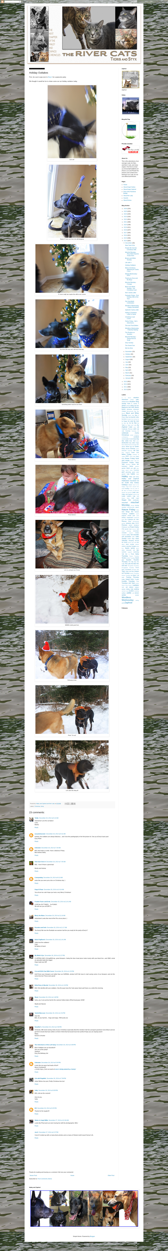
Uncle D (130, 585)
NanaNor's (38, 1027)
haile (137, 474)
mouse (132, 505)
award (124, 405)
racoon (134, 529)
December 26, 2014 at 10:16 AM (54, 889)
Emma (132, 448)
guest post (135, 472)
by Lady (130, 421)
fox (138, 460)
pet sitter (136, 519)
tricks (132, 579)
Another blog (134, 401)
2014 (125, 240)
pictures (128, 523)
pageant (124, 515)
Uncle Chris (125, 585)
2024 (125, 214)
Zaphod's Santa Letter (132, 310)
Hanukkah (133, 481)
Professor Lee (126, 527)
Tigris (123, 571)
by (138, 419)
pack (137, 513)
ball (129, 407)
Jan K (36, 1132)
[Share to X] (70, 804)
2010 (125, 389)
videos (131, 587)
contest (136, 437)
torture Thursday (134, 573)
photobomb (136, 521)
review (137, 532)
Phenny (124, 521)
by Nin (129, 423)
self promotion (126, 536)
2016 (125, 235)
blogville (133, 417)
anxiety (124, 403)
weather (131, 591)
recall (123, 531)
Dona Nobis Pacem (127, 444)
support (130, 552)
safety (128, 534)
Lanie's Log (131, 496)
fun (138, 464)
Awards (125, 198)
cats (123, 431)
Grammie (136, 470)
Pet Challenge (129, 519)
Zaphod (128, 602)
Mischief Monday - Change (130, 283)
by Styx (134, 423)
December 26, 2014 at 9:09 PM (48, 1090)
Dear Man (132, 441)
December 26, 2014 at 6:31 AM (55, 834)
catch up (136, 429)
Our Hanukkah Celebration (129, 302)
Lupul (137, 498)
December (128, 243)
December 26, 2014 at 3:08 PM (66, 1045)
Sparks (127, 548)
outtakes (131, 514)
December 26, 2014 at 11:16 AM (55, 915)
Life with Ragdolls (40, 1078)
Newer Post (33, 1175)
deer (137, 441)
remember (136, 531)
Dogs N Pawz (39, 889)
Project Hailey (134, 527)
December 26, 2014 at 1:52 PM (55, 1013)
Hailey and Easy (134, 476)
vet (127, 587)
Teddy (37, 818)
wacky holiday (126, 589)
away (132, 405)
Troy (137, 581)
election (127, 448)
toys (134, 575)
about (129, 397)
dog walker (132, 442)
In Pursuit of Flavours (133, 490)
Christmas (37, 806)
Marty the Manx (40, 915)
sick (138, 542)
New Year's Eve (130, 245)
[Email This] (66, 804)
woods (137, 595)
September (129, 357)
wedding (136, 591)
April (127, 370)
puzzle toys (128, 529)
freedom (128, 464)
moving (137, 505)
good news (129, 470)
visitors (137, 587)
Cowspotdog (39, 877)
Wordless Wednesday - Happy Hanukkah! (132, 306)
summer (124, 552)
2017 (125, 232)
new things (126, 512)
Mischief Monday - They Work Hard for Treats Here (132, 254)
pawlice (124, 517)
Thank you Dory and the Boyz (131, 279)
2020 (125, 224)
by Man (124, 423)
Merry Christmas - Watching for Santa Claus (132, 269)
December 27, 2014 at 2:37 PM (48, 1132)
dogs (137, 442)
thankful (128, 560)
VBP (123, 587)
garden (124, 468)
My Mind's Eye (39, 955)
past (138, 515)
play (133, 523)
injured (123, 492)
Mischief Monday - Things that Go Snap (130, 338)
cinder (131, 435)
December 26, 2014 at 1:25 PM (64, 971)
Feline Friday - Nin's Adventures (131, 322)
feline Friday (126, 454)
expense (130, 450)
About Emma (127, 200)
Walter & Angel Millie (41, 1120)
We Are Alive (129, 348)
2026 (125, 208)
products (136, 525)
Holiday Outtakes (130, 265)
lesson (123, 498)
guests (123, 474)
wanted (124, 591)
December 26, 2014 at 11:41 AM (56, 939)
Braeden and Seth (40, 927)
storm (137, 548)
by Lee (136, 421)
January (128, 378)
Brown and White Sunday (130, 259)
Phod (129, 521)
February (128, 375)
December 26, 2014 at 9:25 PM (47, 1108)
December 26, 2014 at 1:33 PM (58, 985)
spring (133, 548)
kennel (130, 492)
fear (137, 450)
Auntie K (136, 403)
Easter (137, 446)
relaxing (129, 531)
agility (137, 399)
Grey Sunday (129, 343)
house (130, 484)
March (127, 373)
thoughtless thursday (128, 567)
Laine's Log (136, 494)
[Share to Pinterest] (74, 804)
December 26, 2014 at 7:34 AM (51, 848)
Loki (132, 498)
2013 (125, 381)
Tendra (124, 558)
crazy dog (136, 439)
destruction (125, 443)
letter (128, 498)
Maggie (124, 500)
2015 (125, 238)
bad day (136, 405)
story (123, 550)
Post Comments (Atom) (45, 1179)
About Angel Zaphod (129, 189)
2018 (125, 230)
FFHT (131, 456)
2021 (125, 222)
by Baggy (124, 421)
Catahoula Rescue (127, 429)
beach (124, 409)
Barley (137, 407)
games (137, 466)
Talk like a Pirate (128, 554)
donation (134, 444)
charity (137, 433)
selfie (133, 536)
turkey (137, 583)
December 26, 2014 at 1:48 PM (48, 997)
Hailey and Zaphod (130, 479)
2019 (125, 227)
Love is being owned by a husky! (65, 1069)
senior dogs (131, 538)
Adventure (125, 399)
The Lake (128, 563)
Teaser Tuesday (134, 556)
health (127, 482)
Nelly (137, 510)
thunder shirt (135, 569)
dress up (129, 446)
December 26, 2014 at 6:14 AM (48, 818)
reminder (124, 532)
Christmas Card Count (130, 317)
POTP (137, 523)
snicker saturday (126, 546)
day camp (125, 441)
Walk (132, 589)
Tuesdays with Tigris (128, 583)
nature (137, 507)
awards (128, 405)
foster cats (133, 460)
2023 (125, 216)
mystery (124, 507)
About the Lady (128, 195)
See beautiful (135, 535)
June (127, 365)
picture (123, 523)
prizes (130, 525)
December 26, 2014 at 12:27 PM (55, 955)
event (137, 448)
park (134, 515)
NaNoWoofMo (131, 507)
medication (136, 500)
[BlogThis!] (68, 804)
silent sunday (130, 544)
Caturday (127, 431)
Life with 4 (128, 262)
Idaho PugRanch (40, 939)
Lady (133, 492)
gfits (132, 468)
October (128, 354)
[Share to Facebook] (72, 804)
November (128, 351)
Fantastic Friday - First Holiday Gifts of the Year (132, 297)
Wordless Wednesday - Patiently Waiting (132, 329)
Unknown (38, 848)
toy (131, 575)
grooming (128, 472)
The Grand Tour (130, 345)
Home (72, 1175)
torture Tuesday (126, 575)
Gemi (128, 468)
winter (124, 595)
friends (134, 464)
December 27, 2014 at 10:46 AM (59, 1120)
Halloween (125, 481)
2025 (125, 211)
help (131, 482)
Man (129, 500)
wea (127, 591)
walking (136, 589)
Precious (124, 525)
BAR (132, 407)
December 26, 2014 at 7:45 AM (55, 862)
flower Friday (130, 458)
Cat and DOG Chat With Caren (44, 971)
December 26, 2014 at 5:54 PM (51, 1062)
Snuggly (133, 546)
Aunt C (129, 403)
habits (133, 474)
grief (123, 472)
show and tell (132, 542)
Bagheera (125, 407)
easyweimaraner (40, 834)
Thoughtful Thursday (133, 565)
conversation (125, 439)
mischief (125, 502)
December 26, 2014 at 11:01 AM (61, 901)
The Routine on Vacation (130, 333)
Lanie (123, 496)
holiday (136, 482)
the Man (133, 563)
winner (137, 593)
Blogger (92, 1236)
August (127, 359)
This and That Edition (131, 325)
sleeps (137, 544)
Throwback (128, 569)
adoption (136, 397)
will (133, 593)
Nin (132, 512)
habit (128, 474)
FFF (127, 456)
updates (136, 585)
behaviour (129, 409)
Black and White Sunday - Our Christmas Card (131, 288)
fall (134, 450)
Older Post (111, 1175)
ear (133, 446)
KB (36, 1108)
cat (138, 427)
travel (128, 579)
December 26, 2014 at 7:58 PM (56, 1078)
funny (42, 806)
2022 (125, 219)
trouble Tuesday (128, 581)
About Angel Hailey (129, 187)
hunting (127, 488)
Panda (129, 515)
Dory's (50, 77)
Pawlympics (130, 517)
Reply (36, 827)
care (134, 427)
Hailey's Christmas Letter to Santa (131, 313)
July (126, 362)
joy (126, 492)
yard (123, 603)
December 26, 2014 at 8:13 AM (53, 877)
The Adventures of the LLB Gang (45, 1045)
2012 (125, 384)
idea (125, 490)
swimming (136, 552)
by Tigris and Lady (130, 425)
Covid (130, 439)
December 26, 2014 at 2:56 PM (51, 1027)
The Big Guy (132, 561)
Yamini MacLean (40, 1013)
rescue (131, 532)
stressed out (130, 550)
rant (138, 529)
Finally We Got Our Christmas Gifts (131, 248)
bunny (135, 419)
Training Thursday (132, 577)
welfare (124, 593)
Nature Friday (128, 509)
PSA (123, 529)
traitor (123, 579)
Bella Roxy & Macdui (41, 985)
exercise (124, 450)
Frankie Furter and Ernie (42, 901)
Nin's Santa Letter (130, 292)
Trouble (137, 579)
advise (132, 399)
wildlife (129, 593)
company (136, 435)
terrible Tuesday (131, 558)
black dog (131, 415)
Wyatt (36, 997)
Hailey (125, 476)
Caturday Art (135, 431)
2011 (125, 387)
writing (137, 600)
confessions (125, 437)
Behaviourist (130, 411)
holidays (125, 485)
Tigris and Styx (130, 571)
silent (123, 544)
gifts (135, 468)
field (134, 456)
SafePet (124, 534)
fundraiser (124, 466)
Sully (36, 1090)
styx (137, 550)
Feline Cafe (135, 452)
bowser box (130, 419)
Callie (130, 427)
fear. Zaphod (126, 452)
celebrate (125, 433)
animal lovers (125, 401)
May (126, 367)
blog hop (128, 417)
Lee (138, 496)
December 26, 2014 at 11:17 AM (57, 927)
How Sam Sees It (40, 862)
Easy (123, 448)
